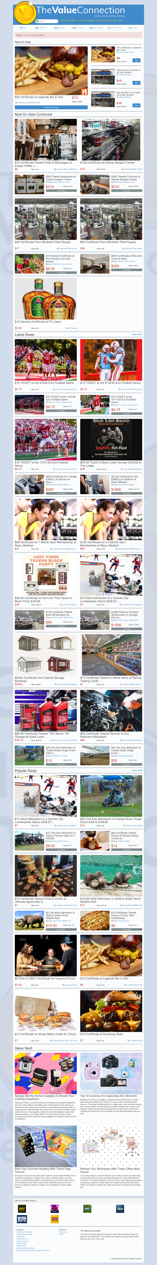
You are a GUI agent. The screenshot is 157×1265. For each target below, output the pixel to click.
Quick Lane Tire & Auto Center (65, 740)
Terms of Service (23, 1241)
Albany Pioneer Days (60, 841)
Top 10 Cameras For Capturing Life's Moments (108, 1096)
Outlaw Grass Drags (60, 756)
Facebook (62, 1232)
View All (136, 334)
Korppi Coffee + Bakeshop (67, 169)
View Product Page (51, 107)
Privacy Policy (22, 1243)
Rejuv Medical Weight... (61, 484)
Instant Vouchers (103, 20)
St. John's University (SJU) (66, 389)
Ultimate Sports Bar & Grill (67, 905)
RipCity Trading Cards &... (132, 684)
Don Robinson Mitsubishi (132, 740)
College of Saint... (124, 841)
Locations (81, 20)
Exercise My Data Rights (25, 1248)
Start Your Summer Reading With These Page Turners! (43, 1170)
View (136, 60)
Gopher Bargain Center (133, 169)
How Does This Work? (68, 20)
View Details (61, 190)
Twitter (61, 1234)
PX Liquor (73, 328)
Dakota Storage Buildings (67, 684)
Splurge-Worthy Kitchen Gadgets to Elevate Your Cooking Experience (44, 1097)
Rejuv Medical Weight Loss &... (65, 548)
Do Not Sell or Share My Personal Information (33, 1250)
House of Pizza (123, 921)
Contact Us (21, 1236)
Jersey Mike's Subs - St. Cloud (65, 1040)
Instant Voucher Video (25, 1234)
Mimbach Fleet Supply (68, 248)
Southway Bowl (136, 1040)
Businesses (91, 20)
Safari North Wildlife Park (132, 905)
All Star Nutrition (125, 74)
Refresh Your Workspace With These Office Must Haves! (110, 1170)
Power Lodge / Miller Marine (63, 617)
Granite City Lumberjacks (132, 604)
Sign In (121, 20)
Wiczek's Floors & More (126, 261)
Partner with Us (22, 1239)
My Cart (114, 20)
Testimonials (21, 1246)
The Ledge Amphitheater (133, 469)
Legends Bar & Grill (33, 102)
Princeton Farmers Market (62, 264)
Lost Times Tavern (70, 604)
